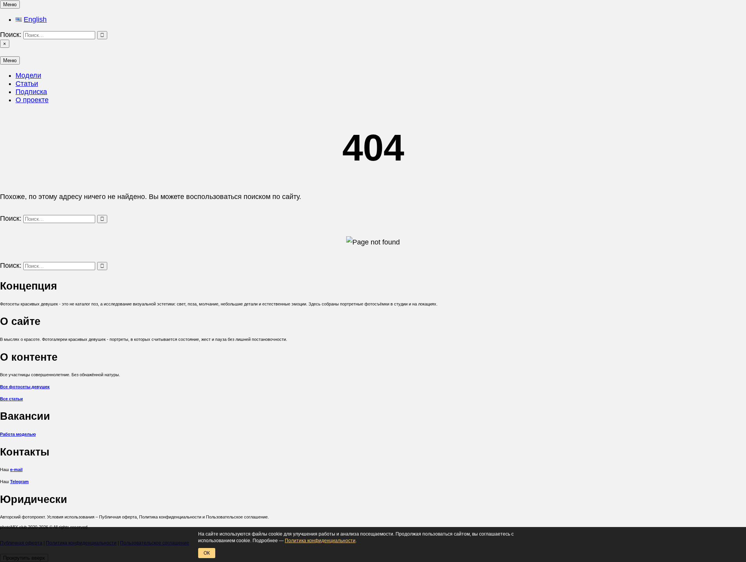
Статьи (27, 83)
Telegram (19, 481)
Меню (10, 4)
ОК (207, 553)
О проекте (32, 100)
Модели (28, 75)
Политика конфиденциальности (320, 540)
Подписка (31, 92)
